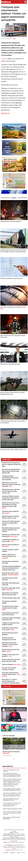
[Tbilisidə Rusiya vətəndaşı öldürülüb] (14, 210)
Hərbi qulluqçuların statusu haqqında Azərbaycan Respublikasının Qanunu (11, 789)
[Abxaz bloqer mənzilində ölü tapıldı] (14, 353)
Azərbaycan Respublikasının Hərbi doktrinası (11, 770)
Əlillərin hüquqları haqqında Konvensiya (12, 808)
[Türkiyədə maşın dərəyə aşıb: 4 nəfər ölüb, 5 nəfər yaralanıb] (14, 410)
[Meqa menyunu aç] (25, 2)
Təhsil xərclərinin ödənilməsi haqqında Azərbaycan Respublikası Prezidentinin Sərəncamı (12, 813)
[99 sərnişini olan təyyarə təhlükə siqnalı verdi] (14, 438)
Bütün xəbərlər (7, 686)
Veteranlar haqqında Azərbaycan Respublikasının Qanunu (11, 799)
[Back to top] (24, 857)
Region (14, 38)
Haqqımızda (12, 852)
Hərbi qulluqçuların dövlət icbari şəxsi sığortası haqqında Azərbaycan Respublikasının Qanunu (12, 804)
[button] (24, 748)
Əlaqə (18, 852)
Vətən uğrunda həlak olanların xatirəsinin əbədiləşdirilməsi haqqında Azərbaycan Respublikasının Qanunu (12, 775)
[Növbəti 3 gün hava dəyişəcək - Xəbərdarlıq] (14, 743)
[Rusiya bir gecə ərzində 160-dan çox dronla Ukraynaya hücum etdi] (14, 381)
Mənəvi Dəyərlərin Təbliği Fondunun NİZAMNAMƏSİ (11, 818)
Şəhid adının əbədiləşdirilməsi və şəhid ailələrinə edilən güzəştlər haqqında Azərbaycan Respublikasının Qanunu (12, 794)
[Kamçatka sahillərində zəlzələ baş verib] (14, 267)
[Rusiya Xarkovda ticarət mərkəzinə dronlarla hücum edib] (14, 324)
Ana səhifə (6, 852)
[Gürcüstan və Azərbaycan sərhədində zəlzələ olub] (14, 295)
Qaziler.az (4, 59)
